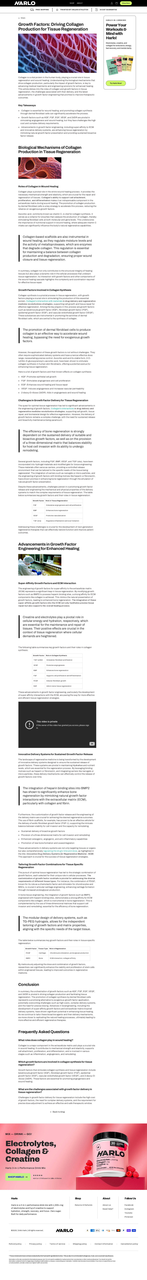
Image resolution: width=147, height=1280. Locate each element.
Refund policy (15, 1244)
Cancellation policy (129, 1244)
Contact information (104, 1244)
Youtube (128, 1213)
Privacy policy (35, 1244)
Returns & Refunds (83, 1205)
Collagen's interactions (62, 408)
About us (107, 1205)
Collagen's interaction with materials (44, 301)
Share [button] (23, 18)
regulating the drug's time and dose (60, 851)
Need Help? (108, 1209)
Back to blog (59, 1112)
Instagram (129, 1209)
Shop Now (126, 3)
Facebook (129, 1205)
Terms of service (57, 1244)
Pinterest (129, 1217)
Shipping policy (80, 1244)
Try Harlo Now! (116, 83)
